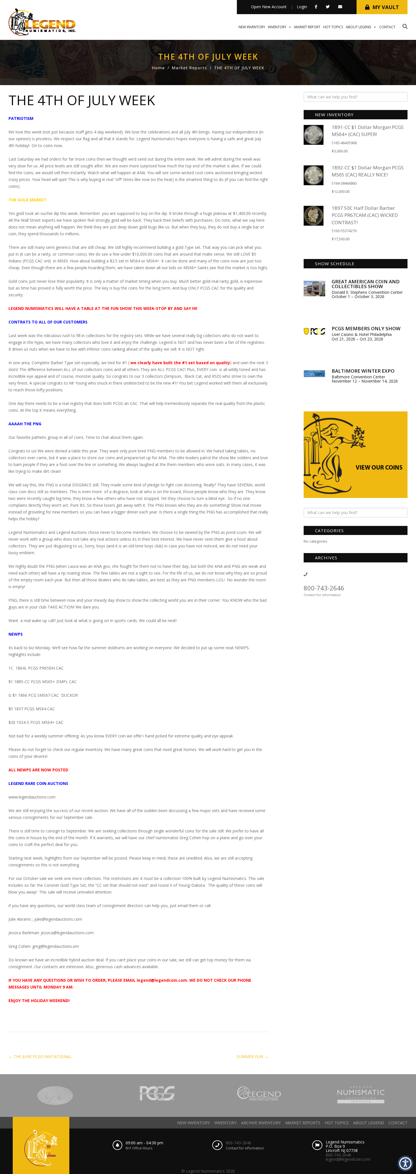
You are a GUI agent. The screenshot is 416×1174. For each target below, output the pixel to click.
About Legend (358, 27)
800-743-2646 (324, 588)
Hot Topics (333, 27)
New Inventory (252, 27)
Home (158, 67)
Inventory (277, 27)
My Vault (385, 7)
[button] (405, 1163)
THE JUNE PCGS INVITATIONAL (40, 1056)
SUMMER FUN (252, 1056)
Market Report (307, 27)
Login (302, 6)
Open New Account (269, 6)
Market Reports (189, 67)
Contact (387, 27)
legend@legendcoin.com (348, 1159)
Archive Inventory (261, 1122)
